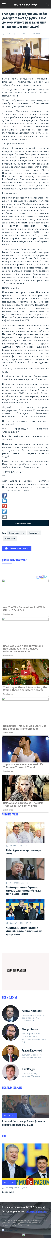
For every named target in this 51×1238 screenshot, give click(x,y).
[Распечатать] (4, 517)
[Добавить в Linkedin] (4, 500)
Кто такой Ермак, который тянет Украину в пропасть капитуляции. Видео (23, 1122)
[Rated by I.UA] (23, 1234)
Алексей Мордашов (32, 1010)
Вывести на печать (19, 548)
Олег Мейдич (28, 1069)
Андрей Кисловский (32, 1050)
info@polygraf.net (36, 1211)
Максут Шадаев (30, 1029)
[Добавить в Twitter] (4, 511)
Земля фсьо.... (9, 1192)
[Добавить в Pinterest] (4, 506)
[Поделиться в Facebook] (4, 495)
